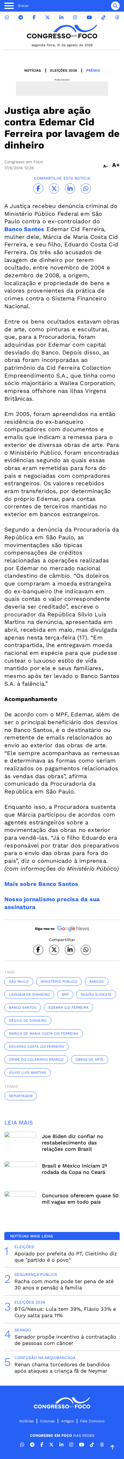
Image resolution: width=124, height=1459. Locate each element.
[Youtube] (89, 17)
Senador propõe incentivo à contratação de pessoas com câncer (65, 1340)
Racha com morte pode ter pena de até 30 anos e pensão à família (64, 1284)
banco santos (22, 1007)
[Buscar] (115, 5)
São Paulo (19, 982)
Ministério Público (59, 982)
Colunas (47, 1421)
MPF (65, 995)
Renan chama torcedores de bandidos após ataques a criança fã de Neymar (62, 1367)
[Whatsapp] (7, 17)
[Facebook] (34, 17)
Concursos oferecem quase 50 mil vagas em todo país (80, 1198)
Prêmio (93, 70)
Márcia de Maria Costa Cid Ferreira (43, 1033)
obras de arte (90, 1059)
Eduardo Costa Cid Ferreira (36, 1046)
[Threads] (117, 17)
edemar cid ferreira (68, 1007)
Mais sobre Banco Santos (41, 883)
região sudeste (96, 995)
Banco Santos (24, 229)
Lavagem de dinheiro (29, 995)
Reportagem (20, 1096)
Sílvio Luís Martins (27, 1072)
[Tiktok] (104, 17)
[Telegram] (20, 17)
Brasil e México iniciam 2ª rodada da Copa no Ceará (74, 1169)
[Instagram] (75, 17)
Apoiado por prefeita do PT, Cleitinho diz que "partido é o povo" (65, 1256)
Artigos (67, 1421)
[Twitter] (47, 17)
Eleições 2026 (63, 70)
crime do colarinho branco (36, 1059)
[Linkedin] (61, 17)
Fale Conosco (92, 1421)
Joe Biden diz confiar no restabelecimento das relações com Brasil (72, 1142)
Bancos (96, 982)
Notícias (32, 70)
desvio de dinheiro (28, 1020)
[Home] (62, 32)
